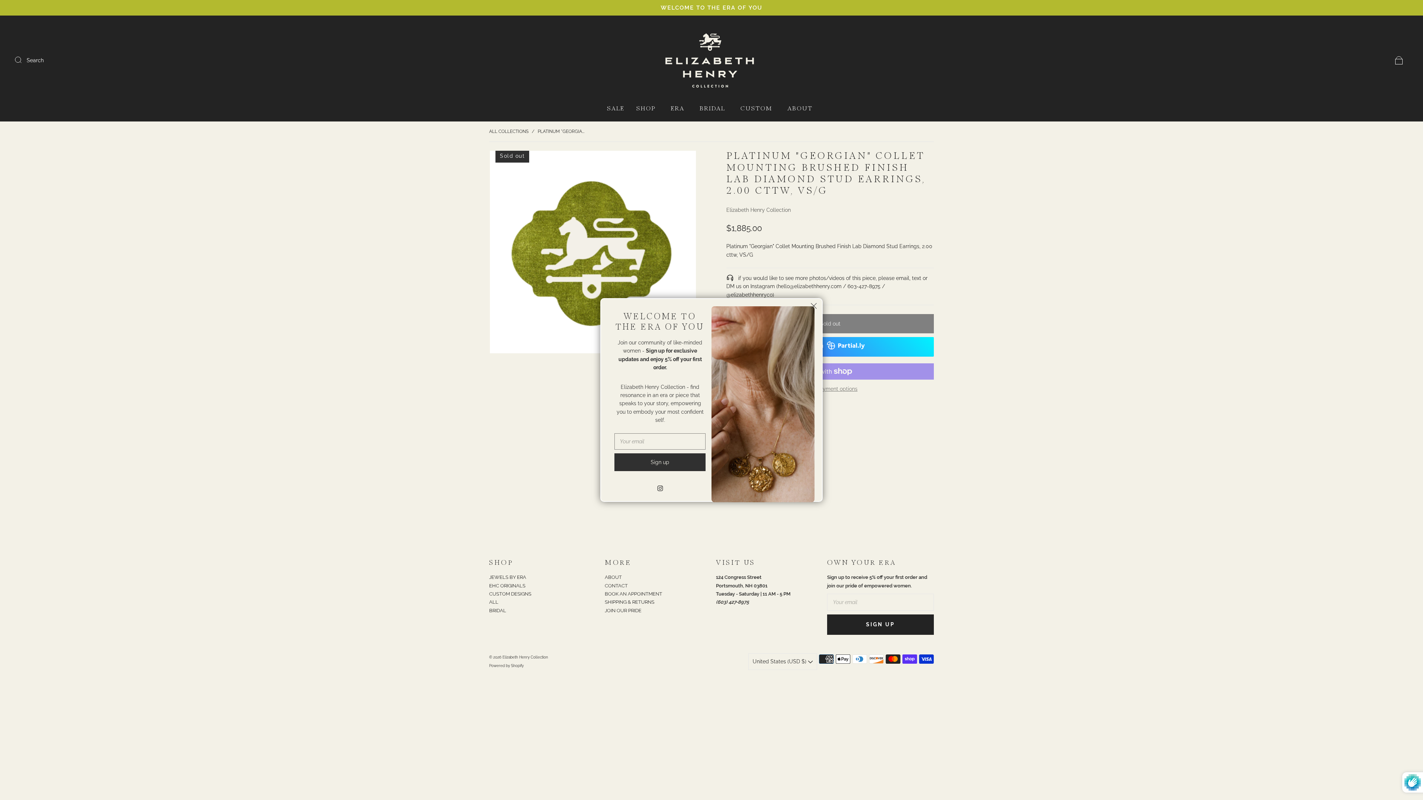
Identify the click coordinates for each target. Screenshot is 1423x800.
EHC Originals (507, 586)
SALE (615, 109)
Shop (646, 109)
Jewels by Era (507, 577)
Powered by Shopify (506, 666)
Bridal (712, 109)
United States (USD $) (780, 661)
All (493, 602)
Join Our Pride (623, 610)
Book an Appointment (633, 594)
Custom (756, 109)
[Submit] (23, 60)
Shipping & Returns (629, 602)
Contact (616, 586)
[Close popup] (814, 307)
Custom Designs (510, 594)
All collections (508, 131)
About (800, 109)
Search (35, 60)
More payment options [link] (830, 389)
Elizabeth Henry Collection (758, 210)
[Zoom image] (593, 253)
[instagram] (660, 488)
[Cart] (1399, 60)
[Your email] (880, 602)
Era (677, 109)
